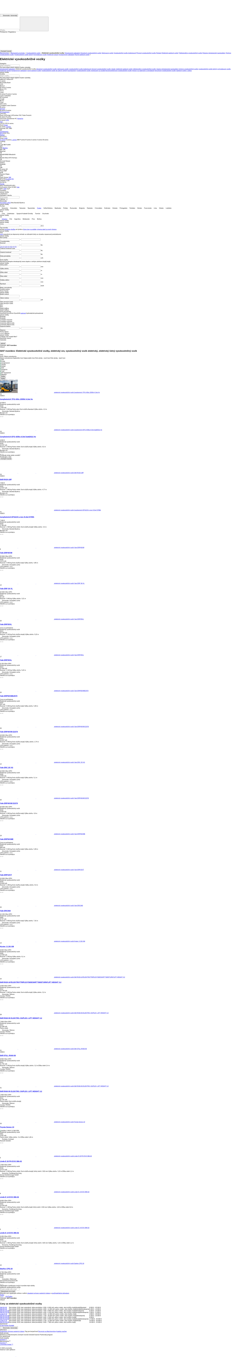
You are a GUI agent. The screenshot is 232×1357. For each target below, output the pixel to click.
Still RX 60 (3, 1307)
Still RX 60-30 (4, 1315)
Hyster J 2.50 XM (7, 946)
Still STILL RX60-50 (8, 1055)
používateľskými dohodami (60, 1293)
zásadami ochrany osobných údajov (38, 1293)
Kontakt (11, 1325)
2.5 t (6, 247)
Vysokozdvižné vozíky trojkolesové (125, 53)
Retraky (158, 53)
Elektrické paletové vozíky (170, 53)
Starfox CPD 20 (6, 1269)
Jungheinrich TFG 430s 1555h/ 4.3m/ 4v (16, 399)
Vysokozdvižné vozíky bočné (23, 54)
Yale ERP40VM (6, 553)
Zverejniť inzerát (6, 459)
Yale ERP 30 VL (6, 589)
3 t (9, 247)
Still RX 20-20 (4, 1311)
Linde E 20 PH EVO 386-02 (11, 1161)
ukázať (3, 343)
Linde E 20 (3, 1320)
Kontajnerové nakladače (66, 54)
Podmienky (3, 1331)
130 (6, 1296)
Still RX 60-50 (4, 1319)
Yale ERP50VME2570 (8, 696)
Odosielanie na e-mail (8, 1291)
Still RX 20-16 (4, 1312)
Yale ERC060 (5, 911)
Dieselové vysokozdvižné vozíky (90, 53)
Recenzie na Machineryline (47, 1331)
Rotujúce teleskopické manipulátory (214, 53)
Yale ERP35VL (6, 624)
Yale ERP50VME (6, 839)
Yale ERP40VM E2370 (9, 732)
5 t (15, 247)
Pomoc (6, 1325)
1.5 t (1, 247)
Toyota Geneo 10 (7, 1127)
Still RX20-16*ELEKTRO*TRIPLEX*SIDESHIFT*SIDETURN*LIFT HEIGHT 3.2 (30, 982)
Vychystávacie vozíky (40, 54)
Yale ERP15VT (6, 875)
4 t (14, 247)
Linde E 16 (3, 1314)
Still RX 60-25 (4, 1317)
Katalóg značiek (61, 1331)
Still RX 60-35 (4, 1322)
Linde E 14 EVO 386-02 (9, 1197)
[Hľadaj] (34, 24)
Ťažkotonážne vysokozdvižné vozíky (190, 53)
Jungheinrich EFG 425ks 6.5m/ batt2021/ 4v (18, 437)
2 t (4, 247)
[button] (116, 41)
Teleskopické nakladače (72, 53)
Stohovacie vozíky (107, 53)
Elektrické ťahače (52, 54)
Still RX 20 (3, 1309)
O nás (2, 1325)
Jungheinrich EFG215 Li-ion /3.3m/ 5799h (17, 517)
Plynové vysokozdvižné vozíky (146, 53)
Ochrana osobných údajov (16, 1331)
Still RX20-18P (6, 479)
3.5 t (11, 247)
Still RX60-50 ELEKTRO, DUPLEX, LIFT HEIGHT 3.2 (21, 1018)
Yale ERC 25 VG (6, 767)
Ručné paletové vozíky (82, 54)
